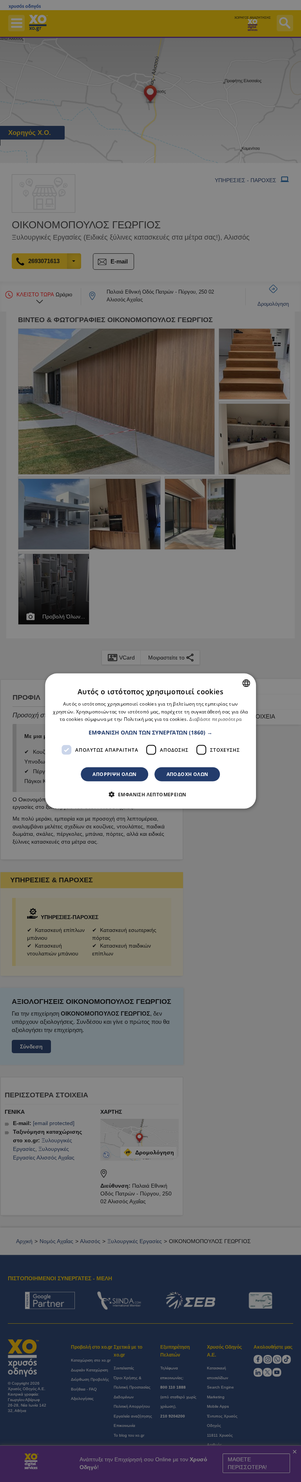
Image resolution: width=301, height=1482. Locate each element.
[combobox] (246, 683)
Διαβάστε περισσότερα (215, 719)
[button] (150, 732)
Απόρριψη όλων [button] (114, 774)
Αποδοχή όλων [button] (188, 774)
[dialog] (150, 741)
